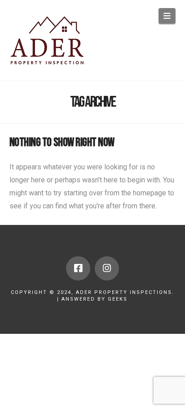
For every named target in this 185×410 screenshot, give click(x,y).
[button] (167, 16)
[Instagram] (107, 268)
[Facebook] (78, 268)
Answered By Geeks (95, 299)
